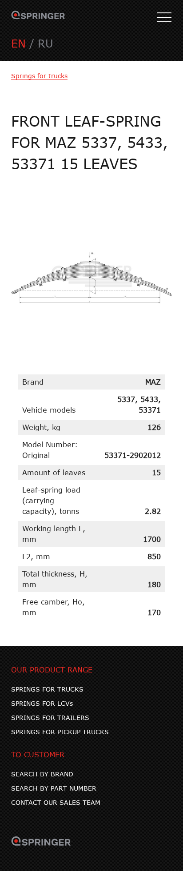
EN (18, 43)
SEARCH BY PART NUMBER (53, 788)
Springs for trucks (39, 76)
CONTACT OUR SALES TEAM (55, 802)
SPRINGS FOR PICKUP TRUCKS (60, 732)
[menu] (164, 17)
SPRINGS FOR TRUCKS (47, 689)
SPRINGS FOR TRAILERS (50, 717)
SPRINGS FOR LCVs (42, 703)
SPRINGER (38, 18)
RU (45, 43)
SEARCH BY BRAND (42, 774)
